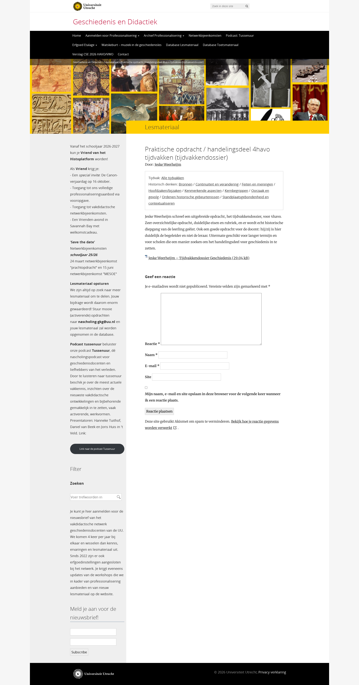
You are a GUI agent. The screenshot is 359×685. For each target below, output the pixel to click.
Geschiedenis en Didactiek (115, 21)
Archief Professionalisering (163, 35)
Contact (123, 54)
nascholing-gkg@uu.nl (96, 321)
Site (148, 377)
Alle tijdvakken (172, 178)
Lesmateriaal (111, 62)
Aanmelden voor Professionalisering (111, 35)
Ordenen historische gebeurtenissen (190, 197)
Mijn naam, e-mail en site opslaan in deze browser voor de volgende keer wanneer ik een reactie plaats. (212, 397)
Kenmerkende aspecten (203, 190)
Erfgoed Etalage (83, 45)
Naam (151, 355)
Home (76, 35)
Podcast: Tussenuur (240, 35)
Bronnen (185, 184)
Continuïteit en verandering (217, 184)
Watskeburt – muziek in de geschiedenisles (132, 45)
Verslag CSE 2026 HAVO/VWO (92, 54)
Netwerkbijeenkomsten (205, 35)
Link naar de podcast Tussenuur (97, 448)
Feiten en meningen (257, 184)
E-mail (152, 366)
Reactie (152, 344)
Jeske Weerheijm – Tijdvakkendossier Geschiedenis (189, 258)
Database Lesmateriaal (182, 45)
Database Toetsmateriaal (220, 45)
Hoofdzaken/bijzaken (164, 190)
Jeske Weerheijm (168, 164)
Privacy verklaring (272, 672)
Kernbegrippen (236, 190)
